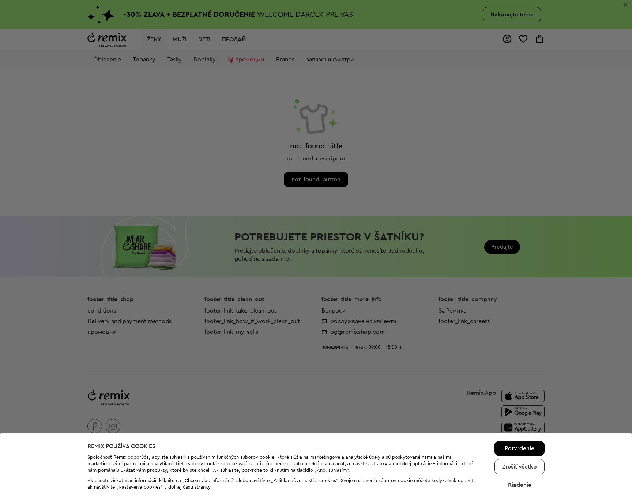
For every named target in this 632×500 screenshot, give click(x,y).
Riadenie (519, 485)
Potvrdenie (519, 448)
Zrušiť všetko (519, 467)
